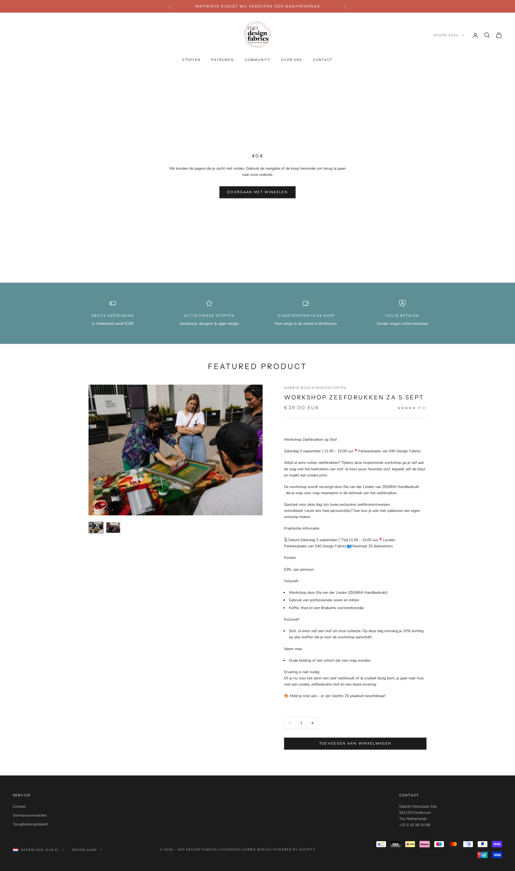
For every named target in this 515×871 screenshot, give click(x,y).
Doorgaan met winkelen (257, 192)
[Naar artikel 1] (96, 527)
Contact (19, 806)
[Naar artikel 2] (113, 527)
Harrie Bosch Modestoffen (315, 388)
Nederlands (446, 35)
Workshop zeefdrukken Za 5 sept (354, 397)
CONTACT (323, 60)
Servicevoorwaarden (30, 815)
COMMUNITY (257, 60)
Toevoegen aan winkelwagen (355, 743)
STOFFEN (191, 60)
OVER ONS (291, 60)
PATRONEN (222, 60)
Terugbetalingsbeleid (30, 824)
